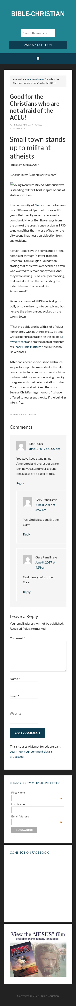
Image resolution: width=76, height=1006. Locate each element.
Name (15, 678)
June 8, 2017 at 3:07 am (44, 448)
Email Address (36, 816)
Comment (17, 638)
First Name (36, 792)
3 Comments (17, 128)
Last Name (18, 804)
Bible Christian (38, 13)
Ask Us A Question (38, 45)
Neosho (40, 205)
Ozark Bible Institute (27, 347)
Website (15, 713)
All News (30, 414)
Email (14, 696)
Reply (20, 483)
